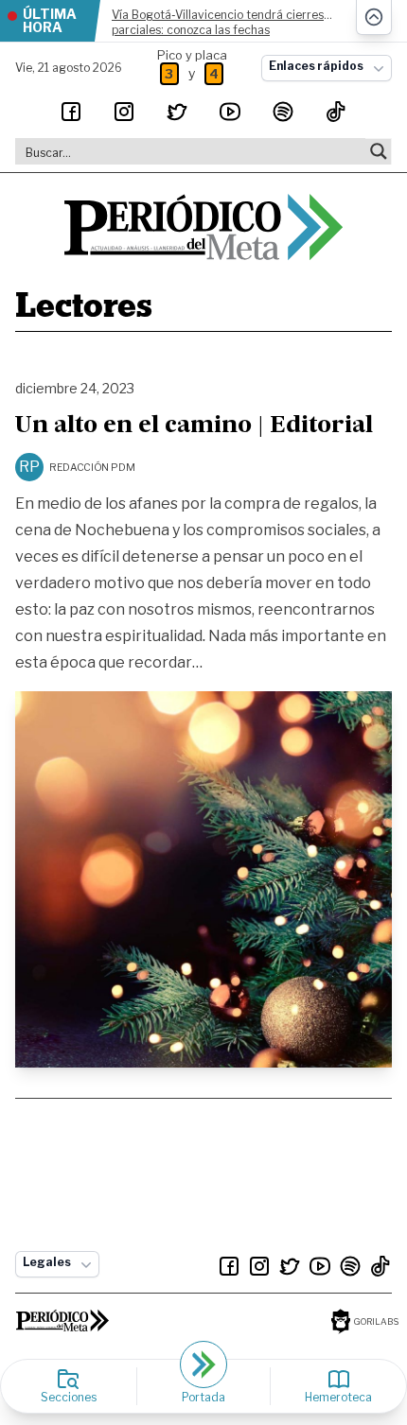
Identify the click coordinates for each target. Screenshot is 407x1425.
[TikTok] (336, 111)
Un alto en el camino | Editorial (194, 426)
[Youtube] (230, 111)
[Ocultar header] (374, 17)
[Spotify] (283, 111)
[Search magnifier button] (378, 151)
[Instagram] (124, 111)
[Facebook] (71, 111)
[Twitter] (177, 111)
